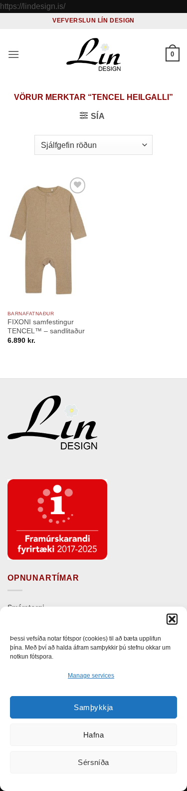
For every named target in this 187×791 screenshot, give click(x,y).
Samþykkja (93, 707)
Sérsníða (93, 762)
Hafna (93, 735)
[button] (172, 619)
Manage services (91, 675)
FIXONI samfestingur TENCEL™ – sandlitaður (46, 326)
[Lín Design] (93, 54)
